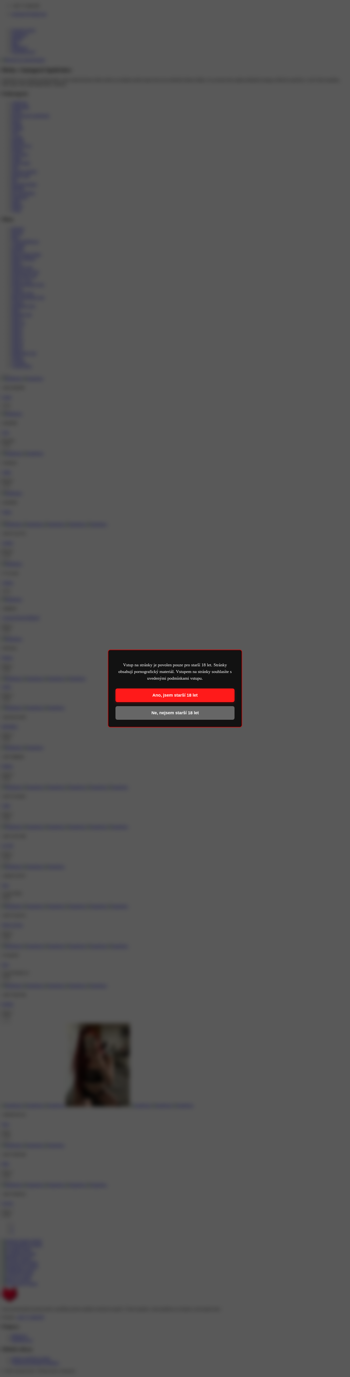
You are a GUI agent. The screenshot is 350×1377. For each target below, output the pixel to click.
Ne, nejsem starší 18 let (175, 712)
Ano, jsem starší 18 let (175, 695)
